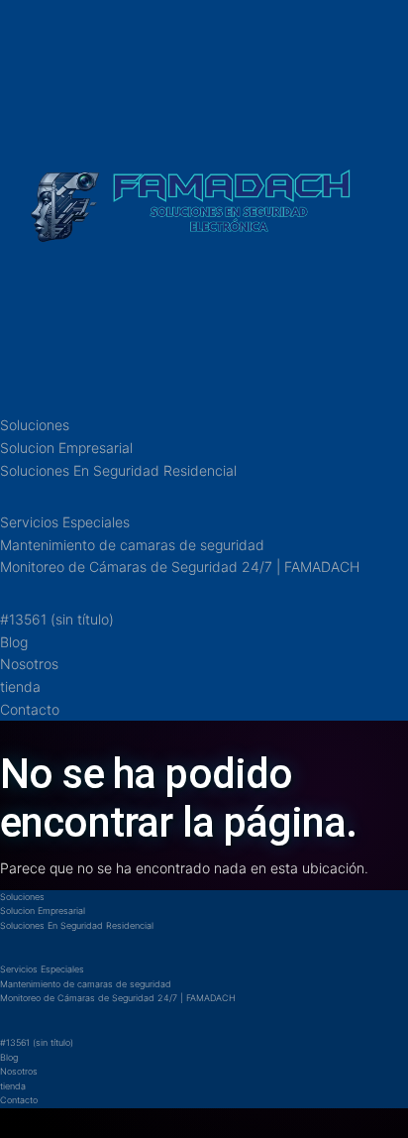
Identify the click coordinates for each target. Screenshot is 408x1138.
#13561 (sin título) (57, 619)
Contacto (29, 709)
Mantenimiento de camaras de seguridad (132, 544)
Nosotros (29, 663)
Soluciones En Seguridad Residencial (118, 470)
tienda (20, 686)
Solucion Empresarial (66, 447)
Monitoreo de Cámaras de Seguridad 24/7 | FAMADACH (179, 566)
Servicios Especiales (65, 521)
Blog (14, 641)
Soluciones (34, 424)
